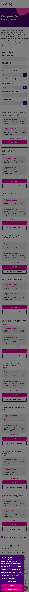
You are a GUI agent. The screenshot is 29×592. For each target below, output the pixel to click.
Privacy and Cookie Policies (8, 578)
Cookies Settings (12, 581)
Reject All (12, 585)
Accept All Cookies (12, 589)
